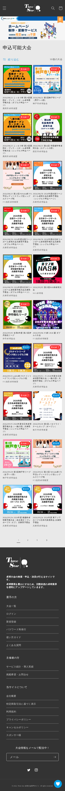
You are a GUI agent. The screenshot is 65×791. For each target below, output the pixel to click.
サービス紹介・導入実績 (19, 666)
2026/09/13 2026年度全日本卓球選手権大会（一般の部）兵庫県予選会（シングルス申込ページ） (17, 428)
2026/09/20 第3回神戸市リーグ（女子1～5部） (17, 473)
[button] (4, 8)
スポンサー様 (13, 735)
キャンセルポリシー (17, 727)
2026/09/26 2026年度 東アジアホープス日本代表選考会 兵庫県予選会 (47, 520)
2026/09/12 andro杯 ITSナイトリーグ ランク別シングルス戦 (17, 377)
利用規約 (11, 711)
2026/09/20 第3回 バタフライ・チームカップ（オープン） (47, 425)
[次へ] (46, 540)
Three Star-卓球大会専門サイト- (29, 786)
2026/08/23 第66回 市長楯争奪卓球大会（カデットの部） (47, 147)
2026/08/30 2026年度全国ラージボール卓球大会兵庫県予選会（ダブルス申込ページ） (17, 241)
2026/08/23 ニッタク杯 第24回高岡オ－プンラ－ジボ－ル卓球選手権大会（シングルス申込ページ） (17, 149)
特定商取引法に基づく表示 (21, 703)
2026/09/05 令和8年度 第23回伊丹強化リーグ (17, 334)
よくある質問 (13, 645)
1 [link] (18, 540)
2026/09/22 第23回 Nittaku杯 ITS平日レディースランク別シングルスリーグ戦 (47, 474)
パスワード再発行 (16, 629)
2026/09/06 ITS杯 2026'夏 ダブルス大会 (46, 334)
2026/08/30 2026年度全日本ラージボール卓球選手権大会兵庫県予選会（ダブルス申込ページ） (17, 289)
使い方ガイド (13, 637)
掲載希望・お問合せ (17, 674)
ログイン (11, 613)
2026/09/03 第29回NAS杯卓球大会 (47, 288)
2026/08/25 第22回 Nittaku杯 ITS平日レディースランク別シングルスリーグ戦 (17, 196)
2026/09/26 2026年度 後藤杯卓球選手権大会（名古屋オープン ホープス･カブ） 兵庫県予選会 (17, 520)
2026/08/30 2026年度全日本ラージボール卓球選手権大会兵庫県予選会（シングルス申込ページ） (47, 243)
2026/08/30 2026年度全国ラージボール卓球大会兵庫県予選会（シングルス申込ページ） (47, 196)
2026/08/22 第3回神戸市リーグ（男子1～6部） (47, 98)
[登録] (55, 757)
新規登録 (11, 621)
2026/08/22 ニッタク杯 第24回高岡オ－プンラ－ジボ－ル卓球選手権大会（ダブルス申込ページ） (17, 101)
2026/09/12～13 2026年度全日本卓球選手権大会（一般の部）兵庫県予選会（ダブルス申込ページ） (47, 380)
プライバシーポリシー (18, 719)
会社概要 (11, 695)
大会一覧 (11, 605)
